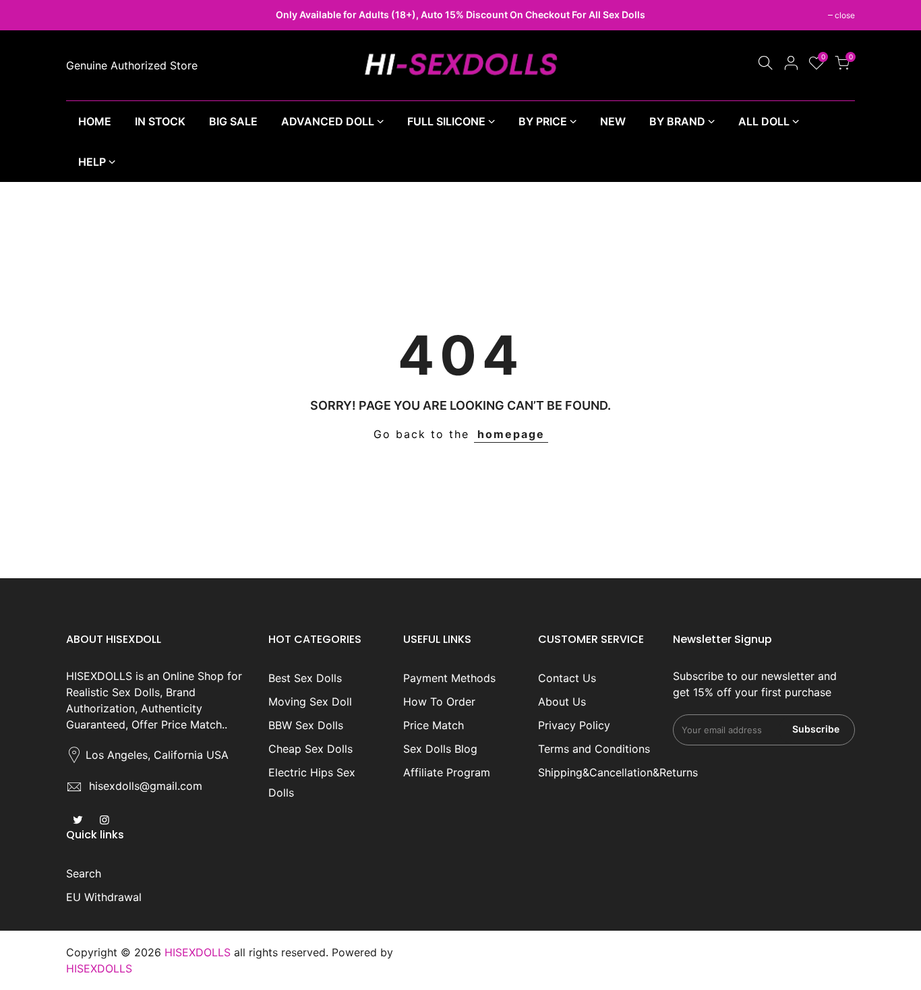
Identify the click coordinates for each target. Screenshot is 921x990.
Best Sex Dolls (305, 678)
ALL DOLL (764, 121)
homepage (511, 434)
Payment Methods (449, 678)
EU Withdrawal (104, 897)
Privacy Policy (574, 725)
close (83, 15)
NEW (613, 121)
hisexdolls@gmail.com (145, 786)
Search (83, 873)
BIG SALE (233, 121)
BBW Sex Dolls (305, 725)
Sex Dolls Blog (440, 748)
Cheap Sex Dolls (310, 748)
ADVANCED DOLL (327, 121)
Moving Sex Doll (310, 701)
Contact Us (567, 678)
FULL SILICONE (446, 121)
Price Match (433, 725)
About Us (562, 701)
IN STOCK (160, 121)
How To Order (439, 701)
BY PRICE (542, 121)
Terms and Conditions (594, 748)
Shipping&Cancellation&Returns (618, 772)
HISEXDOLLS (99, 968)
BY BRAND (677, 121)
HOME (94, 121)
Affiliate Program (446, 772)
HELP (92, 161)
